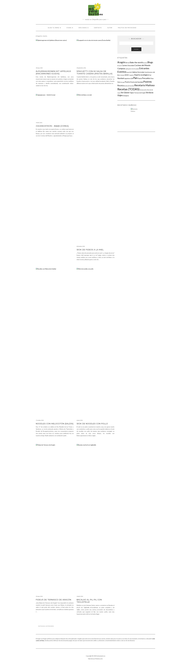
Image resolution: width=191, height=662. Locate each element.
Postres (147, 81)
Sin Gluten (125, 92)
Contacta (98, 27)
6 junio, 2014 (80, 420)
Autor (109, 27)
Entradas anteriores (46, 626)
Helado (122, 75)
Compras (121, 68)
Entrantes (144, 68)
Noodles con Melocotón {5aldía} (54, 424)
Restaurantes (143, 89)
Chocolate (130, 65)
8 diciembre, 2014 (81, 246)
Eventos (121, 71)
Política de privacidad (127, 27)
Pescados (146, 78)
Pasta (140, 78)
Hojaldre (131, 75)
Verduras (149, 92)
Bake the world (136, 62)
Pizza (151, 78)
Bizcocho (145, 62)
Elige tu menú (54, 27)
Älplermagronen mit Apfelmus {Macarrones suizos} (53, 72)
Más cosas (83, 27)
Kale (89, 659)
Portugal (122, 82)
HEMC (127, 75)
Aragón (121, 62)
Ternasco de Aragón (139, 93)
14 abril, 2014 (80, 596)
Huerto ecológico (141, 75)
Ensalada (136, 68)
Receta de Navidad (129, 85)
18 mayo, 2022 (39, 68)
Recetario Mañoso (144, 85)
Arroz (127, 62)
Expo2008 (129, 72)
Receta (120, 85)
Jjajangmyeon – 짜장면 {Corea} (52, 126)
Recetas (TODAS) (128, 89)
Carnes (124, 65)
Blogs (150, 62)
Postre (127, 82)
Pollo (118, 82)
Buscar (136, 49)
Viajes (69, 27)
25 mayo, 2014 (39, 596)
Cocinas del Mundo (142, 65)
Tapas (132, 93)
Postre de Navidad (136, 82)
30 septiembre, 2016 (81, 68)
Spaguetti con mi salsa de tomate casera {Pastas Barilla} (94, 72)
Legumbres (127, 78)
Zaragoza (126, 95)
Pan (135, 78)
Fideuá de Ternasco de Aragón (53, 600)
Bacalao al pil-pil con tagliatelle (89, 601)
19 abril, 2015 (39, 122)
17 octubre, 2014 (40, 420)
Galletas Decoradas (138, 72)
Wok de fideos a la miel (90, 250)
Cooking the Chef (129, 68)
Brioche (119, 65)
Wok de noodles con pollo (92, 424)
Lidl (132, 78)
